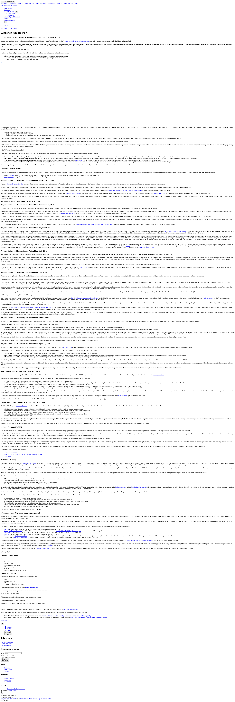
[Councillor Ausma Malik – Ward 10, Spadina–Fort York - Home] (39, 3)
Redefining (7, 532)
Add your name (8, 177)
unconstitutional (122, 395)
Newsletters (7, 681)
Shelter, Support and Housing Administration (139, 540)
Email (5, 655)
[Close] (2, 624)
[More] (16, 12)
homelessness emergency (29, 463)
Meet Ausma (8, 669)
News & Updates (9, 678)
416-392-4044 (12, 690)
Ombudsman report (120, 487)
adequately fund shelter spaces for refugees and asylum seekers (88, 617)
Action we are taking (10, 453)
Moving (6, 529)
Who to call (7, 456)
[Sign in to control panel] (8, 699)
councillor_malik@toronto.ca (71, 609)
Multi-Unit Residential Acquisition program (68, 531)
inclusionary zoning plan (44, 548)
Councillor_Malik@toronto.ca (16, 689)
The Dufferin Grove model (139, 487)
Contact (6, 671)
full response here (158, 375)
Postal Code (4, 657)
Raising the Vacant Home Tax (13, 531)
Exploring (7, 534)
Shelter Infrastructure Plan (19, 537)
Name (2, 653)
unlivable (49, 545)
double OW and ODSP (50, 616)
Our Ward (7, 668)
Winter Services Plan (21, 536)
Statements (7, 680)
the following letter (21, 406)
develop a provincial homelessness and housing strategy (76, 616)
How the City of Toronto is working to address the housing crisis (23, 454)
